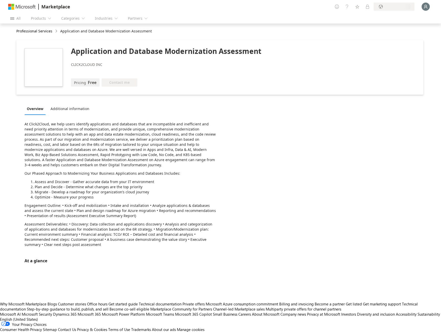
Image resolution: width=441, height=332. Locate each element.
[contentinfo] (57, 31)
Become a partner (330, 303)
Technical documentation (160, 303)
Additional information (70, 108)
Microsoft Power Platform (123, 314)
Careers (244, 314)
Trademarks (141, 329)
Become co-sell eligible (129, 309)
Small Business (225, 314)
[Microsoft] (22, 7)
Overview (35, 108)
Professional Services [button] (34, 31)
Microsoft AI (10, 314)
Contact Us (67, 329)
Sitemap (50, 329)
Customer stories (72, 303)
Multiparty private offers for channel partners (303, 309)
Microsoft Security (37, 314)
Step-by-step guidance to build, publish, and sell (67, 309)
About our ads (164, 329)
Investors (348, 314)
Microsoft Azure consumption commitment (242, 303)
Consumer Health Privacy (21, 329)
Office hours (97, 303)
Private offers (193, 303)
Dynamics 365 (65, 314)
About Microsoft (265, 314)
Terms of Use (119, 329)
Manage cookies (190, 329)
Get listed (354, 303)
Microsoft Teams (160, 314)
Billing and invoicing (296, 303)
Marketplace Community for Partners (181, 309)
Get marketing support (382, 303)
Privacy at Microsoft (323, 314)
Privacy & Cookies (92, 329)
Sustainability (429, 314)
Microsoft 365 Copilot (193, 314)
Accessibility (406, 314)
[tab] (36, 108)
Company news (293, 314)
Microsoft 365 (89, 314)
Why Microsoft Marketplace (23, 303)
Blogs (52, 303)
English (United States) (19, 319)
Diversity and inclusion (376, 314)
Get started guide (123, 303)
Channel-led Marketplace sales (239, 309)
